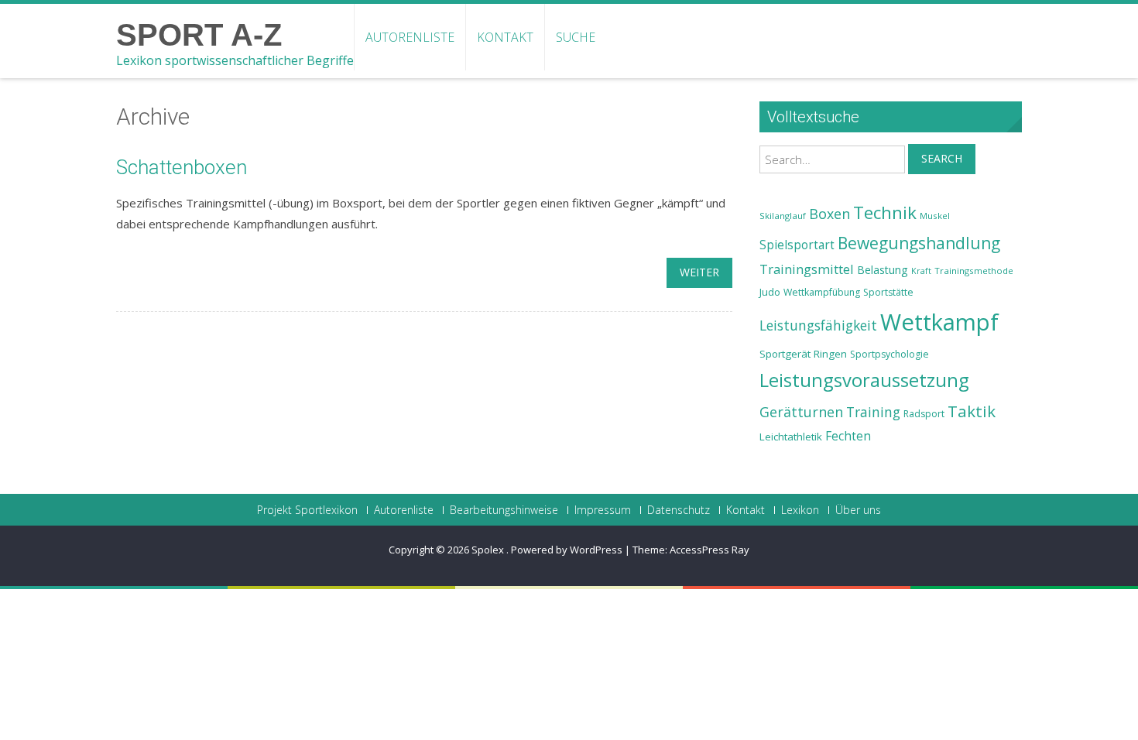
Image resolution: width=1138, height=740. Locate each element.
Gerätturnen (801, 412)
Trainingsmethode (973, 270)
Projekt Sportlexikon (307, 510)
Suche (575, 37)
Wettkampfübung (821, 292)
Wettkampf (939, 322)
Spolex (488, 550)
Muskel (935, 215)
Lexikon (800, 510)
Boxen (829, 213)
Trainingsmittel (806, 269)
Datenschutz (678, 510)
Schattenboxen (181, 167)
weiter (699, 272)
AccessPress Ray (709, 550)
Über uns (858, 510)
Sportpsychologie (889, 354)
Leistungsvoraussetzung (864, 380)
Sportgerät (785, 354)
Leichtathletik (790, 437)
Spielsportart (797, 245)
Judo (769, 292)
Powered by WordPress (566, 550)
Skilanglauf (782, 215)
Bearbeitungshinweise (504, 510)
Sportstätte (888, 292)
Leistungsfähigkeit (818, 325)
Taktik (972, 411)
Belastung (882, 269)
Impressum (602, 510)
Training (873, 412)
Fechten (848, 436)
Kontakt (505, 37)
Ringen (830, 354)
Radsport (923, 413)
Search (941, 158)
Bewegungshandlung (919, 243)
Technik (885, 212)
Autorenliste (409, 37)
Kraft (921, 271)
